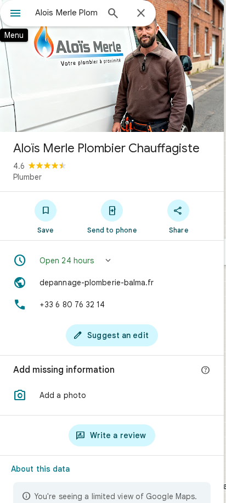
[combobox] (66, 12)
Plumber (27, 177)
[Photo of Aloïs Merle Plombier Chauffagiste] (112, 66)
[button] (112, 261)
